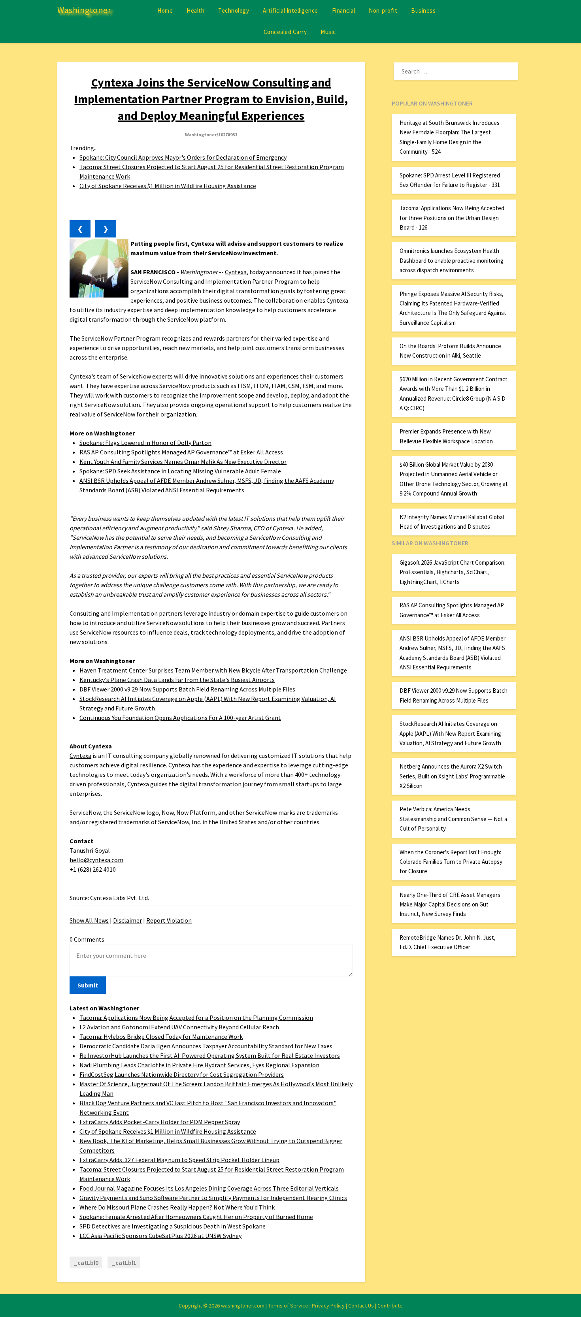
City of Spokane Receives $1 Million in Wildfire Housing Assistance (167, 186)
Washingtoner (84, 9)
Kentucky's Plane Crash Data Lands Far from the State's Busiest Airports (177, 680)
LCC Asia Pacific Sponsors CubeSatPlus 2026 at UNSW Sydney (160, 1236)
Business (423, 10)
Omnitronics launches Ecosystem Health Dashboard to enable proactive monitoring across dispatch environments (452, 260)
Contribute (390, 1305)
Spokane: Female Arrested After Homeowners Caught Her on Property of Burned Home (196, 1217)
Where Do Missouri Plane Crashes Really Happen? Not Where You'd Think (177, 1207)
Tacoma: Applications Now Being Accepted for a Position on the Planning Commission (196, 1017)
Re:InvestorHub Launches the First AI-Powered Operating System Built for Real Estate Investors (209, 1055)
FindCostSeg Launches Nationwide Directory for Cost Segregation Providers (181, 1074)
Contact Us (361, 1305)
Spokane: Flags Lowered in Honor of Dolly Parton (145, 443)
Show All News (89, 920)
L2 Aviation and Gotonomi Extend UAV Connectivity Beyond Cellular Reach (179, 1027)
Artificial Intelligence (290, 10)
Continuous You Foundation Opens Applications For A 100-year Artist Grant (180, 718)
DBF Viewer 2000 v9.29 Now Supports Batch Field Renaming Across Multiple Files (187, 689)
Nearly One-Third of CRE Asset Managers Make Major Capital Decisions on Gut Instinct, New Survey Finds (450, 904)
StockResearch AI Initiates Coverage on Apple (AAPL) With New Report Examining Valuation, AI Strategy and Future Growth (450, 733)
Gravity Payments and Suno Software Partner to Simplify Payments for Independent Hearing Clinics (213, 1198)
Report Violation (169, 920)
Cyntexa (236, 272)
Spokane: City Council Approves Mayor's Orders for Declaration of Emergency (183, 157)
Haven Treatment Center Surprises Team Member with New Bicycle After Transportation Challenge (213, 670)
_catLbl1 (123, 1262)
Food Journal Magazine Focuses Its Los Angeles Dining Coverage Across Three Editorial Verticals (209, 1188)
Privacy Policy (328, 1305)
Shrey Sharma (232, 528)
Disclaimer (127, 920)
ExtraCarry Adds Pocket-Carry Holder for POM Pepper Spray (159, 1122)
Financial (343, 10)
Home (165, 10)
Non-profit (383, 10)
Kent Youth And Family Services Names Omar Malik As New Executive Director (183, 461)
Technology (233, 10)
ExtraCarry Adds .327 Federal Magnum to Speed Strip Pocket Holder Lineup (179, 1160)
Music (328, 32)
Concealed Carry (285, 32)
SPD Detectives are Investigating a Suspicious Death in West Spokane (172, 1226)
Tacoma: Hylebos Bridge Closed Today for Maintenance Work (161, 1036)
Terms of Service (288, 1305)
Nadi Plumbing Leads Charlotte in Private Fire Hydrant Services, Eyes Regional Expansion (199, 1065)
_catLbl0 (86, 1262)
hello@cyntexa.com (96, 860)
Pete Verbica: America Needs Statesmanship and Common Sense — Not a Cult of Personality (453, 818)
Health (195, 10)
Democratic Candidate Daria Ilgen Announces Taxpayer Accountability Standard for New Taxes (205, 1046)
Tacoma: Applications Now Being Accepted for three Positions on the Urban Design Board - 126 (452, 217)
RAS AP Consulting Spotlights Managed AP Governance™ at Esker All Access (181, 452)
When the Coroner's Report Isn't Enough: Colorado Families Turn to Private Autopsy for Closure (451, 861)
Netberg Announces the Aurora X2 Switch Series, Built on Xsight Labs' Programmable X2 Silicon (452, 776)
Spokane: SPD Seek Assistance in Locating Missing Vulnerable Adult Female (180, 471)
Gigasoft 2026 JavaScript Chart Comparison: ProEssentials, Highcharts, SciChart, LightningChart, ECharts (453, 572)
